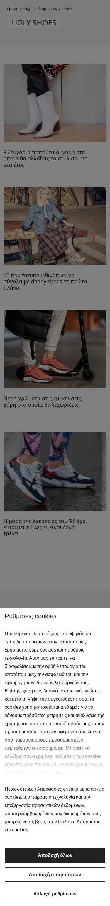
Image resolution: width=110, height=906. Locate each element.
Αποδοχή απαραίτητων (55, 874)
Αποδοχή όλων (55, 855)
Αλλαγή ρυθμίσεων (55, 893)
